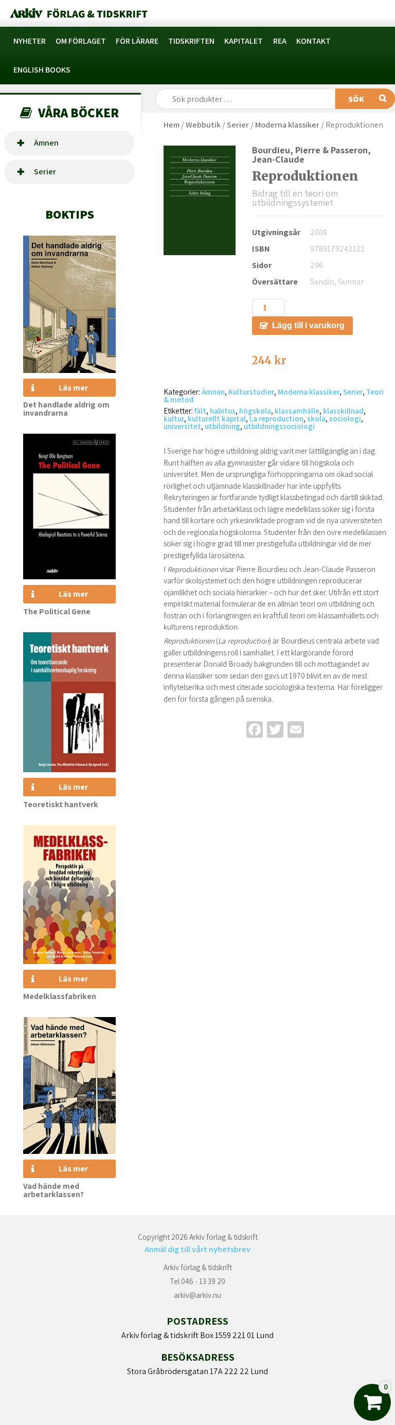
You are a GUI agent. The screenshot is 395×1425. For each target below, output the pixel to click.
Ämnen (46, 142)
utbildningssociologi (279, 426)
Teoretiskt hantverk (60, 804)
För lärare (137, 40)
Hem (171, 124)
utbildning (222, 426)
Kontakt (313, 40)
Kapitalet (243, 40)
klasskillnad (343, 411)
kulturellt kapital (217, 418)
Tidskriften (191, 40)
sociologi (345, 418)
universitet (182, 426)
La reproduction (276, 418)
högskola (255, 411)
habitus (223, 411)
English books (41, 69)
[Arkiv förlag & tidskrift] (78, 13)
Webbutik (203, 124)
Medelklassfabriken (59, 996)
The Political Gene (57, 611)
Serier (45, 171)
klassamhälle (297, 411)
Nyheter (29, 40)
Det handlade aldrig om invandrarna (66, 408)
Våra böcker (78, 112)
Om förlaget (81, 40)
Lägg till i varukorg (308, 325)
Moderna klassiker (287, 124)
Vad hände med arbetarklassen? (53, 1190)
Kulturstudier (251, 392)
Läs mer (73, 387)
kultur (174, 418)
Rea (279, 40)
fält (200, 411)
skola (316, 418)
